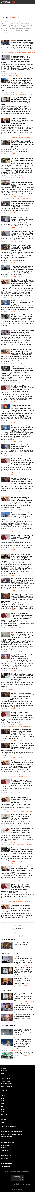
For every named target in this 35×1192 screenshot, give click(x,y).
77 (21, 73)
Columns (3, 1119)
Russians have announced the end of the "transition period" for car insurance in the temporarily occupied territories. (17, 323)
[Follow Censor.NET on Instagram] (20, 1184)
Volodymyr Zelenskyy (8, 1142)
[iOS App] (26, 1184)
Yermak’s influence (16, 52)
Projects (4, 1114)
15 (21, 311)
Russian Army (5, 1145)
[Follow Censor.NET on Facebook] (6, 1184)
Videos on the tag (8, 990)
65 (21, 651)
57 (21, 575)
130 (21, 455)
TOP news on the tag (9, 1026)
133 (21, 175)
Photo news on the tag (10, 953)
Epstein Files (14, 75)
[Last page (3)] (22, 936)
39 (21, 262)
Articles (3, 1098)
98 (21, 825)
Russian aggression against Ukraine (20, 776)
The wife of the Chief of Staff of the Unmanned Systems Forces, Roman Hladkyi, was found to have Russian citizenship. (16, 272)
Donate (3, 1073)
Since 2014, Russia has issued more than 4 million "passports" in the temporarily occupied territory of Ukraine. (17, 488)
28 (21, 492)
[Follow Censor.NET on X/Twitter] (9, 1184)
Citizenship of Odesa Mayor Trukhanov (21, 137)
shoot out (4, 1140)
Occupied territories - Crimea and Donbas (21, 198)
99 (21, 241)
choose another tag (14, 17)
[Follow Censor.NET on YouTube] (15, 1184)
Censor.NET (4, 1090)
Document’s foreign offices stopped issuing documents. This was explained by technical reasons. (17, 451)
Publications (5, 1117)
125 (21, 276)
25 (21, 861)
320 (21, 346)
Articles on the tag (9, 939)
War (12, 474)
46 (21, 757)
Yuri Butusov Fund (6, 1076)
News (2, 1093)
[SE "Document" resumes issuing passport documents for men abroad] (5, 302)
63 (21, 196)
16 (21, 297)
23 (21, 92)
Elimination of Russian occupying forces (13, 1129)
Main (2, 1112)
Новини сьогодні (6, 1083)
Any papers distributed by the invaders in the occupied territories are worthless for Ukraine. (15, 209)
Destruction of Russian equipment (11, 1131)
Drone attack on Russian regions (11, 1134)
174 (21, 422)
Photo (3, 1101)
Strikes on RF (5, 1161)
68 (21, 115)
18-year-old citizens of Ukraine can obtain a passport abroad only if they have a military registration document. (17, 238)
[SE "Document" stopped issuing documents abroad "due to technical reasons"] (5, 446)
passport (5, 17)
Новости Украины (6, 1086)
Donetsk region (6, 1155)
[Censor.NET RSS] (29, 1184)
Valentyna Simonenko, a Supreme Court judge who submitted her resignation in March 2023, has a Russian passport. (17, 736)
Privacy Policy (5, 1081)
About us (4, 1068)
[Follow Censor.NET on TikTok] (17, 1184)
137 (21, 670)
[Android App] (23, 1184)
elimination (4, 1150)
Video (2, 1103)
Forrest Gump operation (8, 1126)
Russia (3, 1153)
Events (3, 1095)
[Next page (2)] (19, 936)
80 (21, 740)
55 (21, 441)
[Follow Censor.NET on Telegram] (12, 1184)
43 (21, 51)
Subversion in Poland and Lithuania (20, 94)
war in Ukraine (5, 1166)
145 (21, 135)
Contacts (4, 1070)
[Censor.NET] (8, 2)
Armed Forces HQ (6, 1163)
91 (21, 880)
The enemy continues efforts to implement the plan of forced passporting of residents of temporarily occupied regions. (17, 858)
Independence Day (6, 1136)
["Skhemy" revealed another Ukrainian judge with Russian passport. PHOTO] (5, 731)
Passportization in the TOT (18, 155)
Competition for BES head (17, 177)
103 (21, 227)
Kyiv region (4, 1158)
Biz (2, 1106)
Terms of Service (6, 1078)
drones (3, 1147)
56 (21, 842)
